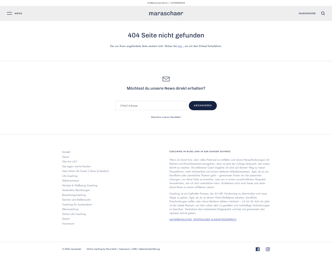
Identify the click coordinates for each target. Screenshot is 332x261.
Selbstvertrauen (70, 180)
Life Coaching (70, 176)
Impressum (68, 223)
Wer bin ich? (69, 161)
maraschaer (166, 13)
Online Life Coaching (74, 214)
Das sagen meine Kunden (76, 166)
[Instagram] (268, 249)
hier (180, 46)
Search (66, 219)
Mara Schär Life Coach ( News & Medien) (85, 171)
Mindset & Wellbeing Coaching (79, 185)
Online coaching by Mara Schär (102, 249)
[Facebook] (258, 249)
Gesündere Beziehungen (76, 190)
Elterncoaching (70, 209)
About (65, 157)
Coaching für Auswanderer (77, 204)
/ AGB (133, 249)
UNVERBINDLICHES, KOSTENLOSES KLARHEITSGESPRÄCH (202, 219)
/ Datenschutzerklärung (148, 249)
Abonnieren (203, 105)
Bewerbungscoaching (74, 195)
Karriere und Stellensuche (76, 200)
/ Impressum (123, 249)
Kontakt (66, 152)
